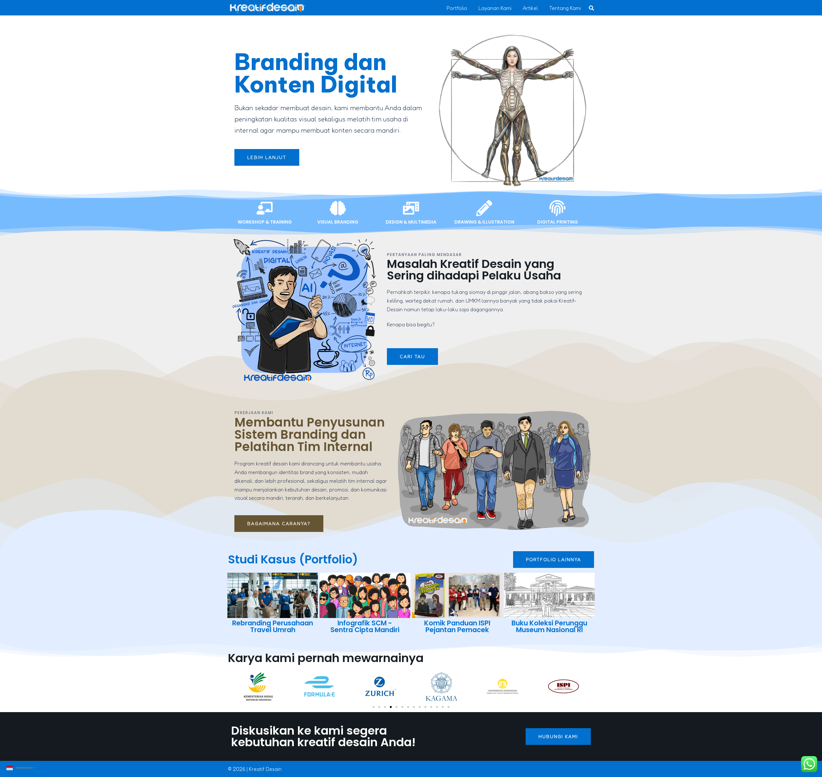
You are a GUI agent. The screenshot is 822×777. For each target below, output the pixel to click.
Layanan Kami (495, 8)
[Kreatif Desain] (266, 7)
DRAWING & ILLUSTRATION (484, 222)
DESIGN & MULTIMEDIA (411, 222)
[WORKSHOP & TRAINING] (265, 208)
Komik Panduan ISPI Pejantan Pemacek (457, 626)
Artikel (530, 8)
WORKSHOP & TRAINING (265, 222)
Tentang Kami (565, 8)
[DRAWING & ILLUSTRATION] (484, 208)
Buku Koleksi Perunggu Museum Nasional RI (549, 626)
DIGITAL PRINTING (557, 222)
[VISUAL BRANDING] (338, 208)
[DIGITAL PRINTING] (557, 208)
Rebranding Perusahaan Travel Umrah (272, 626)
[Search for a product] (591, 8)
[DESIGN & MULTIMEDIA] (411, 208)
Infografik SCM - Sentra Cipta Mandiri (364, 626)
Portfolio (457, 8)
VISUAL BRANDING (337, 222)
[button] (373, 707)
